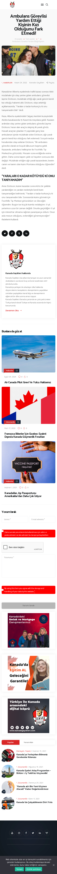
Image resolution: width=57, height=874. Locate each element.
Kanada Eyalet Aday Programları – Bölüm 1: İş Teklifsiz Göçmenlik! (33, 772)
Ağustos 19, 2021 (36, 767)
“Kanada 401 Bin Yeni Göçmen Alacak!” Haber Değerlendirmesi (32, 787)
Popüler (10, 742)
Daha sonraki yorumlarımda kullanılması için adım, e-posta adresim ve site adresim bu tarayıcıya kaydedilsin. (27, 534)
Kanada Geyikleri (36, 82)
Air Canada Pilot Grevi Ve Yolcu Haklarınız (27, 382)
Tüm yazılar (30, 39)
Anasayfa (18, 39)
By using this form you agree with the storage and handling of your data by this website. (24, 590)
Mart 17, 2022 (9, 428)
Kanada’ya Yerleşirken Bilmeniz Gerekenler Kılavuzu (31, 756)
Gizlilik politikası (34, 869)
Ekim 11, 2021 (34, 799)
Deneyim (20, 751)
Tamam (19, 869)
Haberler (7, 83)
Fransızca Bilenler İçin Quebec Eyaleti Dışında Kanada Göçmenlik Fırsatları (25, 435)
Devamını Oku (12, 310)
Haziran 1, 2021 (10, 487)
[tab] (11, 742)
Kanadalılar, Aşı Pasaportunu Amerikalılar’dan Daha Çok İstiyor (22, 495)
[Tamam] (53, 865)
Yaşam (28, 751)
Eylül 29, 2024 (10, 377)
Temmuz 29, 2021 (36, 783)
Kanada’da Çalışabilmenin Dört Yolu (34, 802)
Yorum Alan (28, 742)
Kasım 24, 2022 (21, 82)
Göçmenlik (10, 422)
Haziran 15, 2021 (39, 751)
